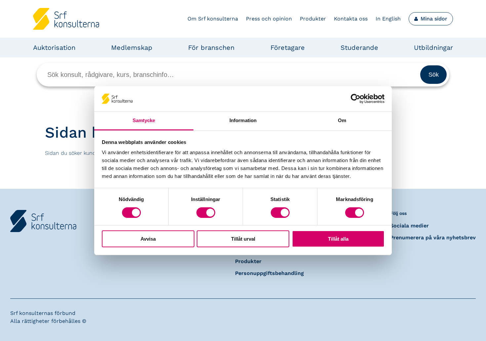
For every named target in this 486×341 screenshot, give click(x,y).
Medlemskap (131, 47)
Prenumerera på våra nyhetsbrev (433, 237)
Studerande (359, 47)
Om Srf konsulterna (212, 19)
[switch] (205, 212)
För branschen (211, 47)
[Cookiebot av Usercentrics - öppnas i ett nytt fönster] (356, 99)
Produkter (313, 19)
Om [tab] (342, 120)
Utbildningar (433, 47)
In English (388, 19)
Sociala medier (409, 225)
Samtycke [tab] (144, 120)
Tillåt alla (338, 239)
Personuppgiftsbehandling (269, 273)
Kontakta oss (351, 19)
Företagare (287, 47)
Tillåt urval (243, 239)
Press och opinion (269, 19)
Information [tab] (243, 120)
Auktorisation (54, 47)
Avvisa (148, 239)
